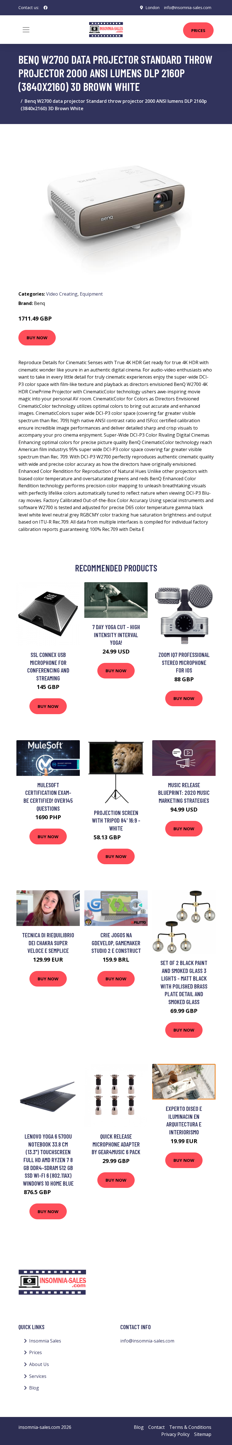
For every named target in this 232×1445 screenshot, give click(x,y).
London (152, 7)
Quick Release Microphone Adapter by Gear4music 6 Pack (116, 1144)
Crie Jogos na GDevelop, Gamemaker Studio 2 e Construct (116, 942)
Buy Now (37, 337)
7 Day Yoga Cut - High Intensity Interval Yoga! (116, 634)
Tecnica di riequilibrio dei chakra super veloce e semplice (48, 942)
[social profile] (45, 7)
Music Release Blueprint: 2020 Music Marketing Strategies (184, 792)
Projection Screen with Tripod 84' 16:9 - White (116, 820)
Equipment (91, 294)
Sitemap (202, 1434)
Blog (34, 1388)
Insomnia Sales (45, 1341)
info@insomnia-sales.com (187, 7)
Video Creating (62, 294)
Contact (156, 1427)
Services (37, 1376)
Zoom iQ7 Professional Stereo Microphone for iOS (184, 662)
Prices (198, 30)
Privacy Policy (175, 1434)
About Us (39, 1364)
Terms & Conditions (190, 1427)
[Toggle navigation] (26, 29)
